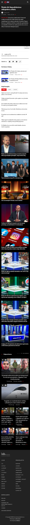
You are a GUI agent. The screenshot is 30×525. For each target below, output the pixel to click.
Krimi (17, 483)
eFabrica (18, 520)
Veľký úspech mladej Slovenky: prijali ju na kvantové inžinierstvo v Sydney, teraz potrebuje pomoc (14, 120)
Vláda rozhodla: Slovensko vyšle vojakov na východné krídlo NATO (14, 99)
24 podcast (18, 477)
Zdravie (3, 483)
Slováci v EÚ (18, 490)
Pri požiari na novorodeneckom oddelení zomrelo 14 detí (14, 115)
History (3, 486)
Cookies (3, 508)
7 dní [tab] (9, 89)
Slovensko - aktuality (21, 479)
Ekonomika (18, 488)
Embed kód (27, 48)
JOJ (2, 463)
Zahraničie (18, 481)
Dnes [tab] (4, 89)
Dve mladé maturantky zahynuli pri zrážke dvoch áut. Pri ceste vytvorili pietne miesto (14, 104)
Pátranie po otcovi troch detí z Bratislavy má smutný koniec (14, 110)
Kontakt (3, 500)
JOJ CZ (2, 470)
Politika (17, 486)
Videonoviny (19, 470)
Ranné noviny (19, 472)
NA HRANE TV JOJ (19, 474)
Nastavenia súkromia (6, 510)
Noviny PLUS (18, 468)
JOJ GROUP (3, 472)
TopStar (3, 479)
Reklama (3, 498)
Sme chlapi (3, 481)
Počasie (3, 488)
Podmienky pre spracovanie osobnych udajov (6, 504)
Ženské (3, 477)
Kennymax (18, 518)
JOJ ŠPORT (3, 468)
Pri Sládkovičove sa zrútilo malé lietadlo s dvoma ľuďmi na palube (13, 126)
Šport (2, 474)
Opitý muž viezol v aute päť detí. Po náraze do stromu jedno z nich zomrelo (14, 93)
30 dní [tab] (15, 89)
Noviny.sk (18, 463)
